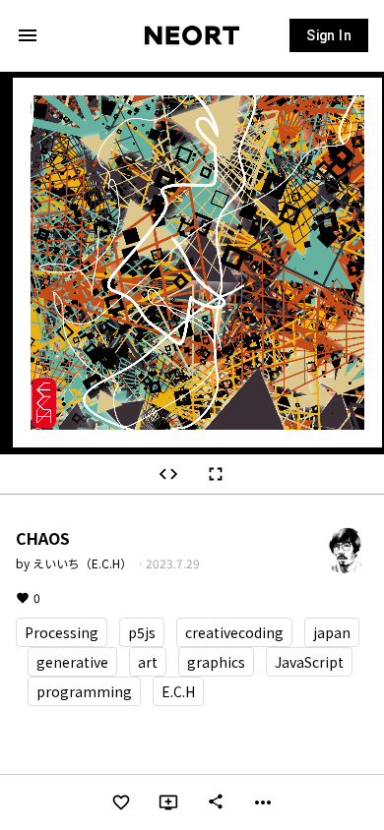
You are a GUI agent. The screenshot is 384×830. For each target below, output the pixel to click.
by (75, 563)
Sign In (329, 35)
